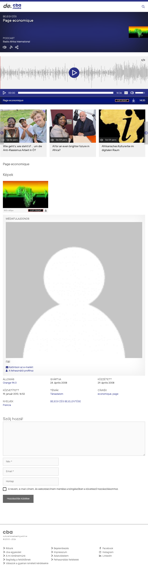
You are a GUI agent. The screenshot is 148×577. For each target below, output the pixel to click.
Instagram (107, 552)
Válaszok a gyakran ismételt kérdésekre (26, 563)
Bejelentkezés (61, 548)
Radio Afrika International (16, 42)
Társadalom (56, 394)
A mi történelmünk (15, 556)
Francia (7, 405)
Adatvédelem (61, 556)
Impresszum (60, 552)
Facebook (107, 548)
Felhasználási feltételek (66, 560)
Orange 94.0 (10, 383)
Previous (2, 133)
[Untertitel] (126, 93)
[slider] (65, 93)
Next (146, 133)
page (115, 394)
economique (104, 394)
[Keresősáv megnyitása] (143, 7)
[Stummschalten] (132, 93)
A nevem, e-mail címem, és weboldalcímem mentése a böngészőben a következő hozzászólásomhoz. (63, 489)
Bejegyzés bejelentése (65, 401)
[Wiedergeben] (4, 93)
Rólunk (9, 548)
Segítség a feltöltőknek (18, 560)
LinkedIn (106, 556)
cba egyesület (13, 552)
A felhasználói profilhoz (21, 371)
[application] (74, 93)
